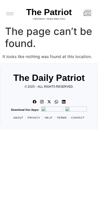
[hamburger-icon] (10, 13)
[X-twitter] (49, 102)
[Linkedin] (64, 102)
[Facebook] (34, 102)
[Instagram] (42, 102)
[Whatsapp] (56, 102)
